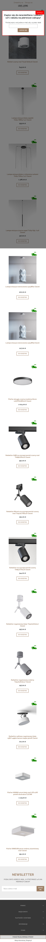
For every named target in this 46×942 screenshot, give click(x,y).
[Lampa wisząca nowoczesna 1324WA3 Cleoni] (22, 324)
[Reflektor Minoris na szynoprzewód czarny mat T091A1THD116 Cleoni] (22, 493)
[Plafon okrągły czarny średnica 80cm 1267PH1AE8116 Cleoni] (22, 380)
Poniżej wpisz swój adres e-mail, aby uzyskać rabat (23, 22)
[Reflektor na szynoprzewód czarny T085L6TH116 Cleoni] (22, 549)
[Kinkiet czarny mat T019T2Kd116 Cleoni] (22, 43)
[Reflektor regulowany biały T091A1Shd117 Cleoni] (22, 605)
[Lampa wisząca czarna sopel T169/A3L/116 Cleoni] (22, 212)
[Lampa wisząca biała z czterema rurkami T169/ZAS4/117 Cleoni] (22, 156)
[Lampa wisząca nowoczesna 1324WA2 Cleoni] (22, 268)
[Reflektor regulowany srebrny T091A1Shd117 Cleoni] (22, 661)
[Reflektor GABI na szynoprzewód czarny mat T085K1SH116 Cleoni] (22, 437)
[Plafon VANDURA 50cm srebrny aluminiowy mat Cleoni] (22, 830)
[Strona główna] (23, 6)
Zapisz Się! (23, 30)
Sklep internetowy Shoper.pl (23, 940)
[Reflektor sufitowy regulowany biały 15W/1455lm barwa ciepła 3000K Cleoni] (22, 718)
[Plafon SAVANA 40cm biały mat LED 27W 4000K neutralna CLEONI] (22, 774)
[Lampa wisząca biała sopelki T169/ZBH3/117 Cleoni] (22, 99)
